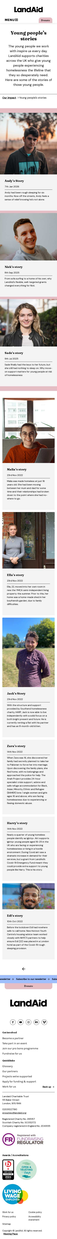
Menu (9, 20)
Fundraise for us (12, 1053)
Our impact (9, 97)
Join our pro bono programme (20, 1048)
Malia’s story (17, 469)
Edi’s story (15, 915)
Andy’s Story (14, 181)
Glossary (7, 1066)
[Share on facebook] (13, 1022)
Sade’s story (14, 353)
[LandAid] (28, 9)
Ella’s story (15, 575)
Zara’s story (16, 746)
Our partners (10, 1071)
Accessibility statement (34, 1218)
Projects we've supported (17, 1076)
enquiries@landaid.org (14, 1112)
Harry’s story (17, 823)
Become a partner (13, 1038)
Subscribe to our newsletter (38, 979)
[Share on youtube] (20, 1022)
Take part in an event (14, 1043)
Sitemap (6, 1224)
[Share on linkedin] (36, 1022)
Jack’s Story (16, 693)
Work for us (9, 1086)
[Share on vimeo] (44, 1022)
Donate (45, 20)
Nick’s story (14, 267)
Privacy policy (9, 1216)
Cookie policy (35, 1212)
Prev (15, 968)
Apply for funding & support (19, 1081)
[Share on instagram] (28, 1022)
